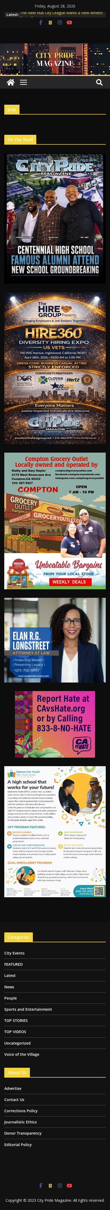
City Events (14, 953)
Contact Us (14, 1099)
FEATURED (13, 964)
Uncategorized (17, 1043)
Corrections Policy (21, 1110)
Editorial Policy (18, 1144)
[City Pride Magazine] (55, 47)
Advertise (12, 1088)
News (9, 986)
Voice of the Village (21, 1054)
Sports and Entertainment (28, 1009)
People (10, 998)
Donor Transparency (23, 1133)
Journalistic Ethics (20, 1121)
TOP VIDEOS (15, 1031)
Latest (10, 975)
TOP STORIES (16, 1020)
